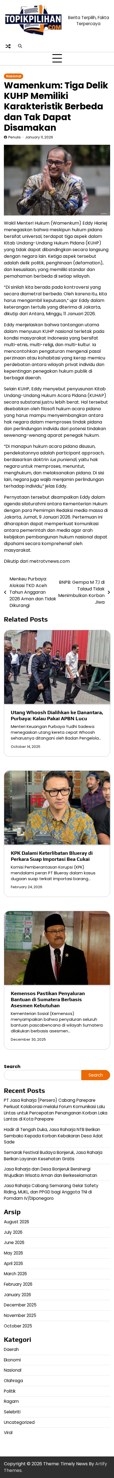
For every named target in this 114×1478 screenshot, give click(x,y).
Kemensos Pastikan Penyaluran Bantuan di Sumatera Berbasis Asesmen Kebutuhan (48, 999)
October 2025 (18, 1326)
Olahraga (13, 1381)
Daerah (11, 1349)
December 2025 (20, 1305)
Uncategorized (19, 1422)
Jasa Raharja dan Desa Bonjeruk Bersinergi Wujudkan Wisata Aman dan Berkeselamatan (50, 1172)
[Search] (20, 46)
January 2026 (17, 1295)
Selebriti (12, 1412)
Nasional (13, 76)
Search (12, 1066)
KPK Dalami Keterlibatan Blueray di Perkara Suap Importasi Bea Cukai (52, 856)
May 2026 (13, 1253)
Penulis (14, 137)
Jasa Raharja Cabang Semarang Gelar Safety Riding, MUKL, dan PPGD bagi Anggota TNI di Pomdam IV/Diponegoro (51, 1192)
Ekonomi (12, 1360)
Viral (8, 1432)
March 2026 (15, 1274)
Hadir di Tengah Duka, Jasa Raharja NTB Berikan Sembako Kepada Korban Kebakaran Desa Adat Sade (53, 1136)
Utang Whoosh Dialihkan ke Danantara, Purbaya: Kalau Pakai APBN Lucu (57, 715)
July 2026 (13, 1232)
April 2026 (13, 1263)
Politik (9, 1391)
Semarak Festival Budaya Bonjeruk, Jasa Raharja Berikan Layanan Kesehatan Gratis (53, 1156)
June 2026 (14, 1242)
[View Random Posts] (8, 46)
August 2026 (16, 1222)
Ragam (11, 1401)
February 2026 (18, 1284)
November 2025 (20, 1315)
